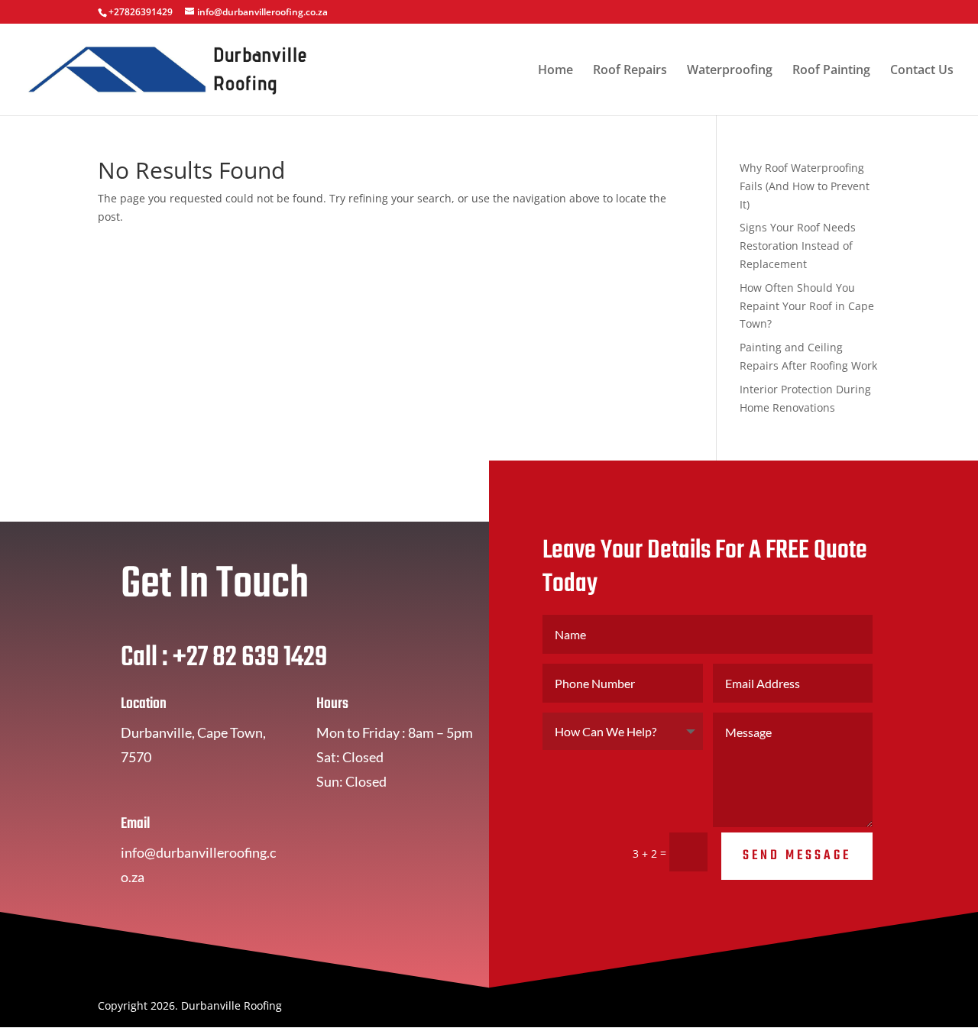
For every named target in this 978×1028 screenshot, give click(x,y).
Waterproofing (729, 71)
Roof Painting (831, 71)
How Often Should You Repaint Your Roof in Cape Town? (807, 305)
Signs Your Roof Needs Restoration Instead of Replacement (798, 245)
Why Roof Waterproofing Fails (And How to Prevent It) (805, 186)
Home (555, 71)
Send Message (797, 856)
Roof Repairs (630, 71)
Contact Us (922, 71)
